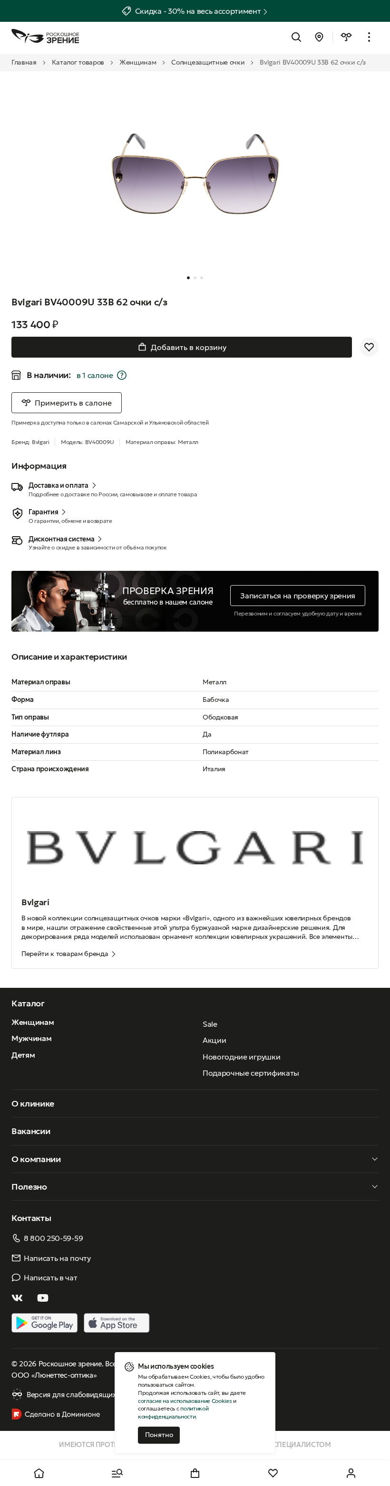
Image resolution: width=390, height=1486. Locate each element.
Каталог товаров (78, 62)
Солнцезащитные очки (207, 62)
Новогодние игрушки (241, 1056)
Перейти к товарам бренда (64, 953)
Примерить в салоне (73, 402)
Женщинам (137, 62)
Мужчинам (31, 1038)
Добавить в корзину (188, 347)
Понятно (159, 1434)
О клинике (32, 1103)
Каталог (28, 1003)
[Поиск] (296, 37)
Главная (24, 62)
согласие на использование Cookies (185, 1400)
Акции (214, 1040)
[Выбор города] (319, 37)
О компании (36, 1159)
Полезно (29, 1186)
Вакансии (30, 1131)
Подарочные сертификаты (251, 1073)
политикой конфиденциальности (173, 1412)
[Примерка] (346, 37)
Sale (210, 1024)
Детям (23, 1055)
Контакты (31, 1217)
